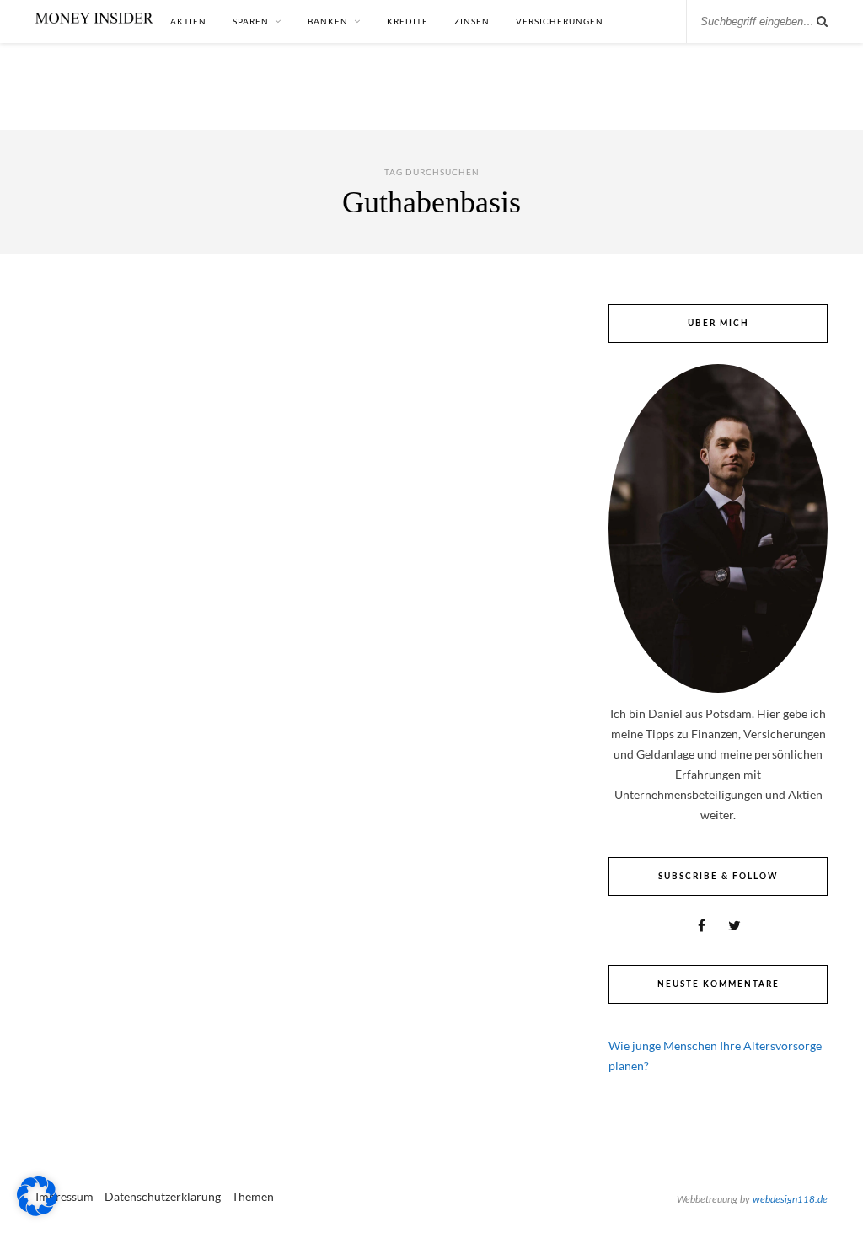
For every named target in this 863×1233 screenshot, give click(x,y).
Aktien (188, 21)
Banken (328, 21)
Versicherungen (559, 21)
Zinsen (472, 21)
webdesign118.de (790, 1199)
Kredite (407, 21)
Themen (253, 1196)
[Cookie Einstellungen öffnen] (37, 1211)
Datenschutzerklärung (163, 1196)
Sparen (251, 21)
